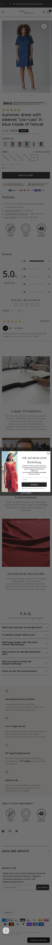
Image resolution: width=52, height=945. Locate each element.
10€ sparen (34, 484)
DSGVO (37, 488)
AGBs (43, 488)
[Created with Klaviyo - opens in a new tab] (26, 493)
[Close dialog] (48, 453)
